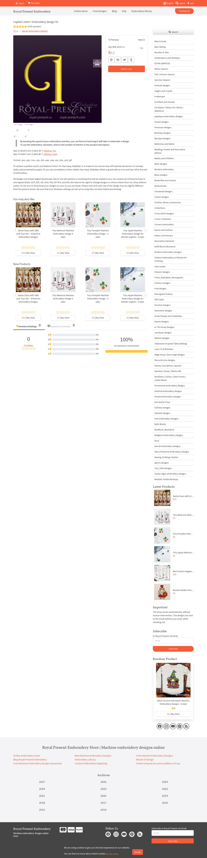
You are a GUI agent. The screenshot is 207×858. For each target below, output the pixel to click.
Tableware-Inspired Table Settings (170, 343)
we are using (112, 853)
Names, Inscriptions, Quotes (167, 365)
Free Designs (100, 11)
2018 (42, 803)
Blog (114, 11)
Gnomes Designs (162, 305)
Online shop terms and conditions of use (158, 763)
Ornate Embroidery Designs (167, 396)
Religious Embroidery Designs (168, 435)
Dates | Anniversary (163, 235)
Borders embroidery (164, 169)
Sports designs (161, 462)
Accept (137, 852)
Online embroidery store (26, 755)
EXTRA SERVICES (162, 63)
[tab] (29, 326)
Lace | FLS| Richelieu (163, 349)
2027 (42, 782)
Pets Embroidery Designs (166, 418)
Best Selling (160, 46)
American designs (162, 127)
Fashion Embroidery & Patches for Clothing (170, 259)
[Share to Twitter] (124, 60)
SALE (156, 440)
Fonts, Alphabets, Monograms (168, 277)
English (170, 3)
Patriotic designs (162, 413)
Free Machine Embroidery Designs (154, 755)
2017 (103, 803)
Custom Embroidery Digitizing (91, 763)
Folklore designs (162, 283)
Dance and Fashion (163, 230)
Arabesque (159, 96)
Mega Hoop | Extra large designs (169, 354)
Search (174, 31)
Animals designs (162, 85)
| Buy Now (28, 252)
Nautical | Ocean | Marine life (167, 371)
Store (15, 30)
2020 (103, 796)
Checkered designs (163, 191)
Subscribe (173, 648)
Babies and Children (164, 158)
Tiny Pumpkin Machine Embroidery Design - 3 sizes (98, 233)
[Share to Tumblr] (131, 60)
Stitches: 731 (50, 150)
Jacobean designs (163, 332)
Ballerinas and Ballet (164, 143)
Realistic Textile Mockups (166, 479)
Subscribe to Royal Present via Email (169, 828)
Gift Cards (159, 299)
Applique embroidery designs (168, 116)
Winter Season (161, 68)
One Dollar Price (162, 402)
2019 (165, 796)
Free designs (160, 288)
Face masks (159, 266)
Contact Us (184, 11)
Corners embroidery (164, 224)
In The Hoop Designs (164, 327)
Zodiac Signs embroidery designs (170, 473)
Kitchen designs (161, 338)
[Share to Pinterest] (111, 60)
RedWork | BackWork (164, 429)
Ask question (35, 26)
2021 (42, 796)
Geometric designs (163, 310)
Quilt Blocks (160, 424)
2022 (165, 789)
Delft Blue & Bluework (164, 246)
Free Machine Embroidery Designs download (37, 763)
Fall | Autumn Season (164, 74)
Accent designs (161, 121)
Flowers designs (162, 271)
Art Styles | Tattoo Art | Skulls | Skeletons (168, 109)
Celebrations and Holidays (167, 57)
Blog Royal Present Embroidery (30, 759)
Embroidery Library (85, 759)
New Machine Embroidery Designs (93, 755)
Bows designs (160, 174)
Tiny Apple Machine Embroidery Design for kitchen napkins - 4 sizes (132, 233)
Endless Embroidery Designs (168, 252)
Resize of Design (145, 759)
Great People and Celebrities (168, 316)
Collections (159, 207)
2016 (165, 803)
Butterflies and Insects (165, 180)
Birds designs (160, 163)
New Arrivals (160, 41)
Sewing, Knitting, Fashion (166, 457)
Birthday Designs (162, 132)
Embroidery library (141, 11)
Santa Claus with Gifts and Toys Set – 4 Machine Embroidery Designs (28, 233)
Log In (21, 3)
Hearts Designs (161, 321)
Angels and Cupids (163, 90)
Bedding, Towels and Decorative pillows (169, 151)
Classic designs (161, 196)
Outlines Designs (162, 407)
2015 (42, 809)
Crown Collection (162, 218)
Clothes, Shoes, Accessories (167, 202)
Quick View (28, 216)
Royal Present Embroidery (32, 11)
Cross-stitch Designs (164, 213)
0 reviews (28, 345)
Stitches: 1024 (50, 154)
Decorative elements (164, 241)
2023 (103, 789)
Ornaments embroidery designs (169, 385)
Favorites (35, 2)
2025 (165, 782)
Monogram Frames (163, 294)
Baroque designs (162, 138)
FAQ (124, 11)
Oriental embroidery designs (168, 391)
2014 (103, 809)
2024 (42, 789)
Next (140, 39)
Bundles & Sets (161, 52)
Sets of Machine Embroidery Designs (171, 451)
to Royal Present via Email (165, 636)
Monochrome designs (164, 360)
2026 (103, 782)
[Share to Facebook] (118, 60)
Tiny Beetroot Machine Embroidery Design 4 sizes (63, 233)
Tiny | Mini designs (163, 468)
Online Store (81, 11)
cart (192, 3)
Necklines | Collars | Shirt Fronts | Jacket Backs (170, 378)
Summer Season (162, 79)
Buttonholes (160, 185)
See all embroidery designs (35, 30)
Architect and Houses (164, 101)
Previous (114, 39)
